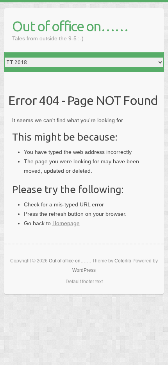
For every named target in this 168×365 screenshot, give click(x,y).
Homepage (66, 223)
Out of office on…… (70, 26)
